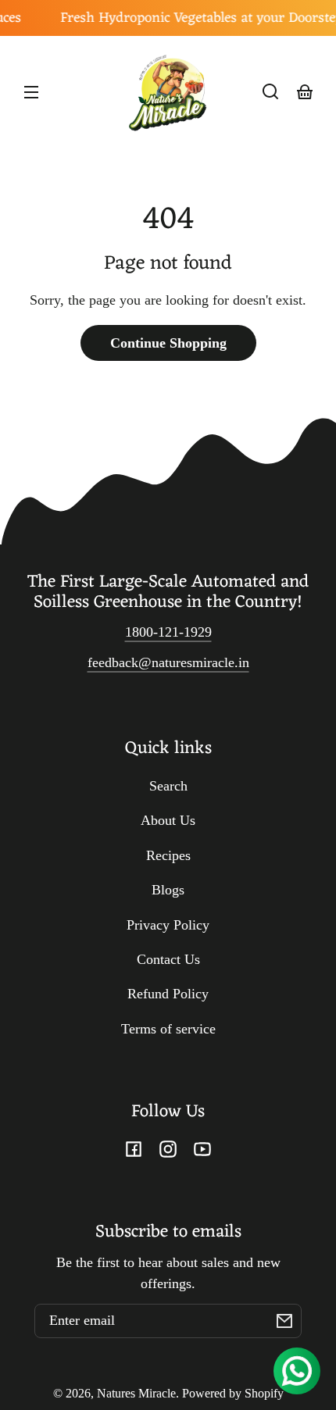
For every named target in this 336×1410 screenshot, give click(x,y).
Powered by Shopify (233, 1394)
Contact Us (168, 959)
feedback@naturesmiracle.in (168, 662)
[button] (270, 91)
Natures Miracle (136, 1394)
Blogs (168, 890)
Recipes (168, 855)
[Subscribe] (284, 1321)
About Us (168, 820)
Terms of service (168, 1029)
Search (168, 786)
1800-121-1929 (168, 632)
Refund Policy (168, 993)
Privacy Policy (168, 925)
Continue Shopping (168, 343)
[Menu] (31, 91)
